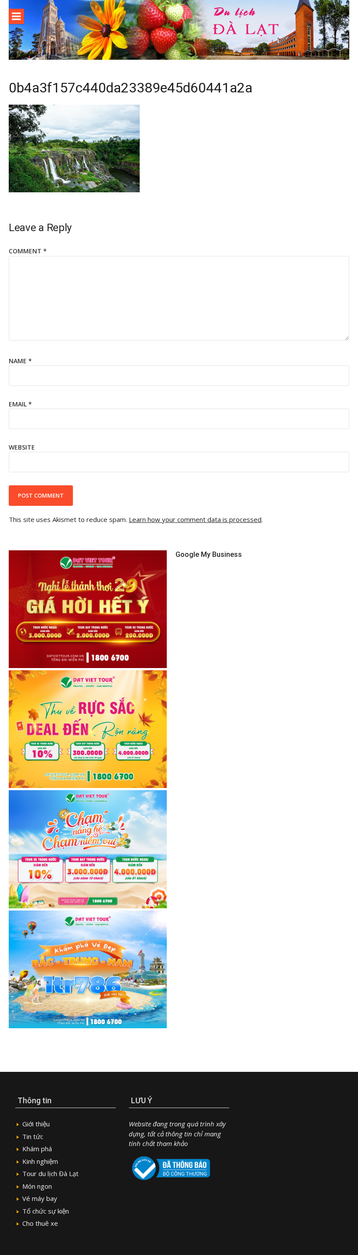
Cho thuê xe (40, 1223)
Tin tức (32, 1136)
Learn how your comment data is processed (195, 519)
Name (20, 361)
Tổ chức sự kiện (45, 1211)
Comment (28, 251)
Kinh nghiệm (40, 1161)
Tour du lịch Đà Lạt (50, 1173)
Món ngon (37, 1186)
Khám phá (37, 1148)
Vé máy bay (39, 1198)
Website (22, 447)
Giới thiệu (36, 1123)
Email (20, 404)
